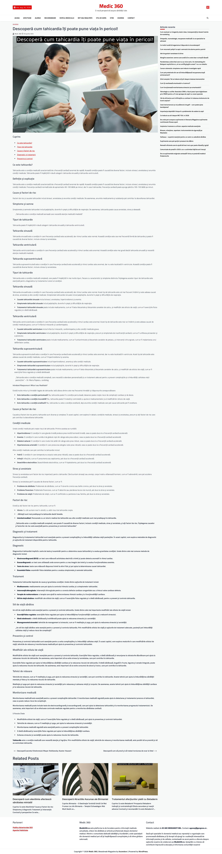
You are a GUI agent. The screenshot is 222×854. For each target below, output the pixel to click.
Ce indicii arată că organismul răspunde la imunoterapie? (180, 45)
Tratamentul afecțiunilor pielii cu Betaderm (134, 799)
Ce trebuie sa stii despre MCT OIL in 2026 (174, 115)
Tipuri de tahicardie (24, 146)
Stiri (112, 18)
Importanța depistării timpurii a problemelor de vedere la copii (182, 111)
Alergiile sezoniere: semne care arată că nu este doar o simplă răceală (184, 57)
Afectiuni (27, 18)
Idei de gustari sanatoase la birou (171, 53)
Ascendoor (123, 851)
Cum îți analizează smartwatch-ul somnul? (175, 83)
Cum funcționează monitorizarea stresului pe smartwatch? (180, 87)
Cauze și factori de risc (26, 150)
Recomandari (50, 18)
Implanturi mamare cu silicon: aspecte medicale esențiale (180, 126)
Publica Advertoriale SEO (23, 827)
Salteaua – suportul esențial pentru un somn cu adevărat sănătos (183, 137)
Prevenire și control (24, 158)
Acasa (17, 18)
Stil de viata (101, 18)
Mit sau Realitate (85, 18)
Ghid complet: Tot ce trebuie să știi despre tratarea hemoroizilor (182, 79)
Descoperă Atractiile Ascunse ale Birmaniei (85, 799)
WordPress (143, 851)
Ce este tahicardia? (24, 142)
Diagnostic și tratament (26, 154)
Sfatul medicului (67, 18)
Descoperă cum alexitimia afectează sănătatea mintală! (32, 801)
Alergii (38, 18)
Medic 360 (111, 6)
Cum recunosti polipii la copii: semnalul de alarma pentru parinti (182, 49)
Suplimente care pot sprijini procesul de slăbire (176, 141)
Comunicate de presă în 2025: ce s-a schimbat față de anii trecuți (183, 149)
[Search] (207, 18)
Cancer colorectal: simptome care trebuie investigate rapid (180, 68)
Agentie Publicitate (20, 830)
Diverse (120, 18)
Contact (131, 18)
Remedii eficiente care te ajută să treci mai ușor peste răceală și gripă (184, 145)
